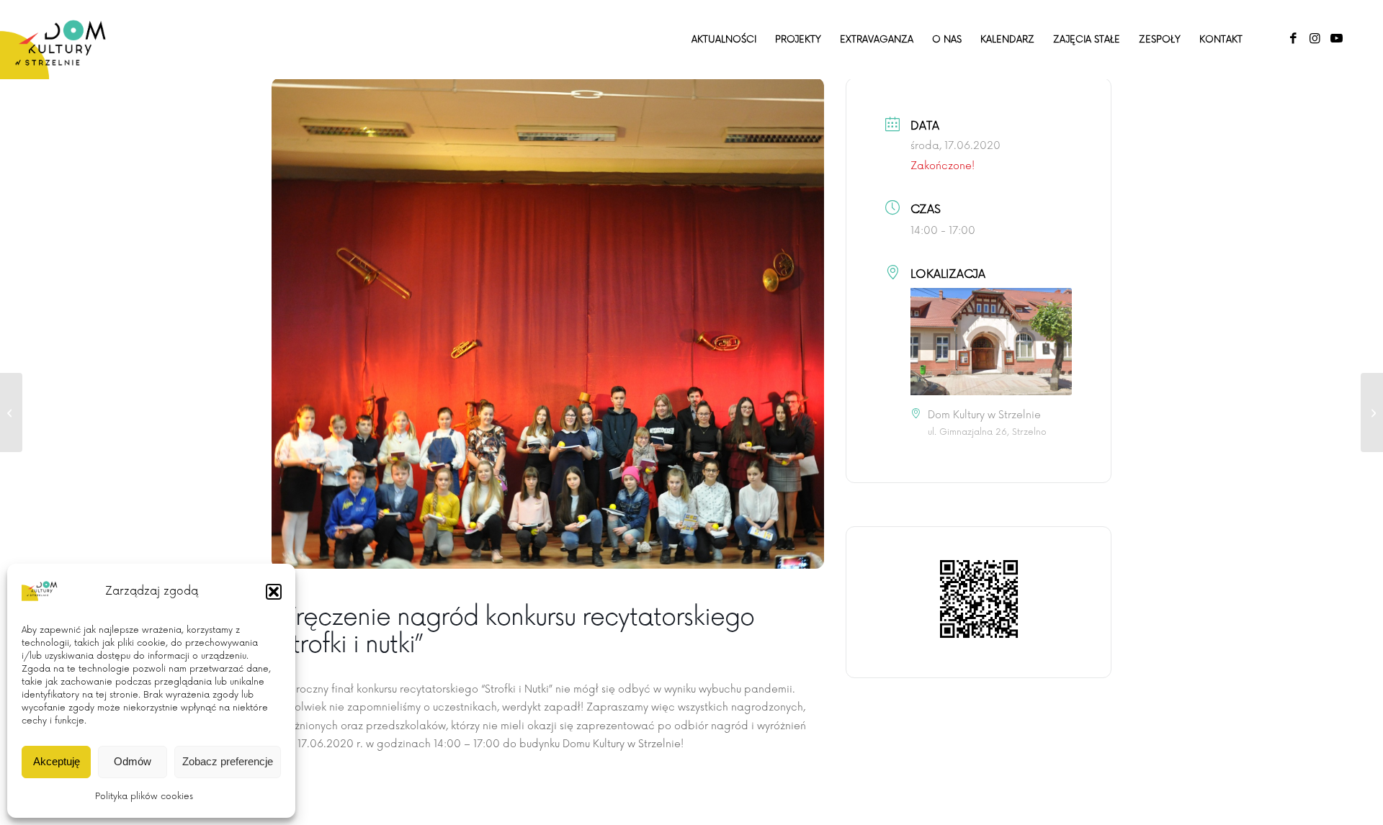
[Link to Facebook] (1293, 39)
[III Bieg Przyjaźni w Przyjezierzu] (11, 412)
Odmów (132, 761)
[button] (274, 592)
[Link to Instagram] (1314, 39)
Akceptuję (56, 761)
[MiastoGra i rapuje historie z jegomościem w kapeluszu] (1372, 412)
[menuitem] (724, 39)
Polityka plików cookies (144, 796)
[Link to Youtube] (1336, 39)
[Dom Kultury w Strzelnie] (61, 39)
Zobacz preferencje (227, 761)
